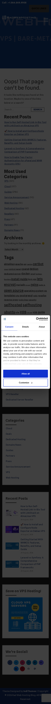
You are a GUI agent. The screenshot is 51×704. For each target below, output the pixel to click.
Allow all (25, 373)
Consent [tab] (9, 326)
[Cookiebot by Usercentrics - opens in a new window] (36, 319)
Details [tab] (25, 326)
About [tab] (42, 326)
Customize (24, 382)
